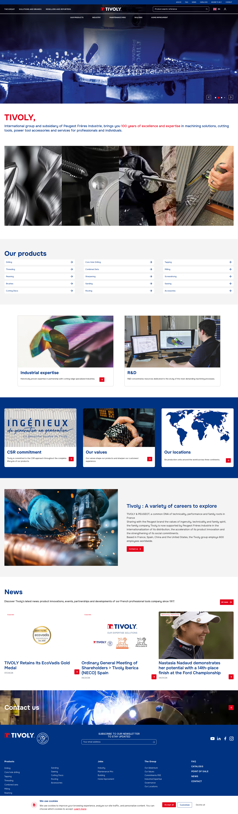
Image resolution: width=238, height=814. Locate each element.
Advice (178, 2)
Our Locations (151, 786)
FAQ (186, 2)
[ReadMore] (76, 671)
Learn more (80, 809)
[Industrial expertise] (101, 379)
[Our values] (149, 459)
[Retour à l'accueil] (111, 9)
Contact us (133, 549)
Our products (76, 17)
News (194, 2)
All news (224, 602)
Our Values (149, 771)
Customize (185, 805)
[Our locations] (228, 460)
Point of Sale (199, 771)
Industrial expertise (153, 779)
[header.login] (225, 9)
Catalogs (203, 2)
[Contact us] (231, 707)
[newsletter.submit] (153, 742)
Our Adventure (151, 768)
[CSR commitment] (71, 459)
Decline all (200, 805)
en (219, 9)
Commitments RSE (153, 775)
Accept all (169, 805)
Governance (150, 782)
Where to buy (216, 2)
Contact (229, 2)
